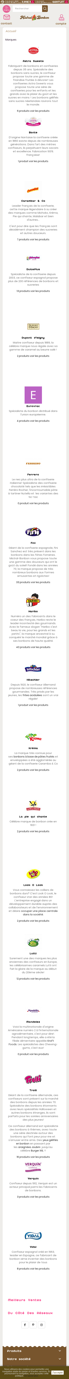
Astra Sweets (33, 61)
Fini (33, 543)
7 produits (23, 239)
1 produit (23, 161)
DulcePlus (33, 269)
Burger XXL (37, 1150)
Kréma (33, 748)
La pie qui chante (33, 816)
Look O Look (33, 885)
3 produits (23, 1196)
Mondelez (33, 1021)
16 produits (23, 1157)
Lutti (33, 953)
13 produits (23, 291)
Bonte (33, 132)
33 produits (23, 582)
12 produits (23, 978)
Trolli (33, 1090)
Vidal (33, 1247)
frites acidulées (32, 695)
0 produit (23, 503)
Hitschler (33, 679)
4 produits (23, 421)
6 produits (23, 111)
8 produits (23, 1268)
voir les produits (40, 111)
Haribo (33, 611)
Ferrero (33, 474)
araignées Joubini (29, 1147)
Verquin (33, 1178)
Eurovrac (33, 406)
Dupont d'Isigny (33, 337)
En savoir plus (31, 1376)
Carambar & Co (33, 200)
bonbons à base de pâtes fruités (34, 756)
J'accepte (57, 1372)
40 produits (23, 647)
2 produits (23, 356)
